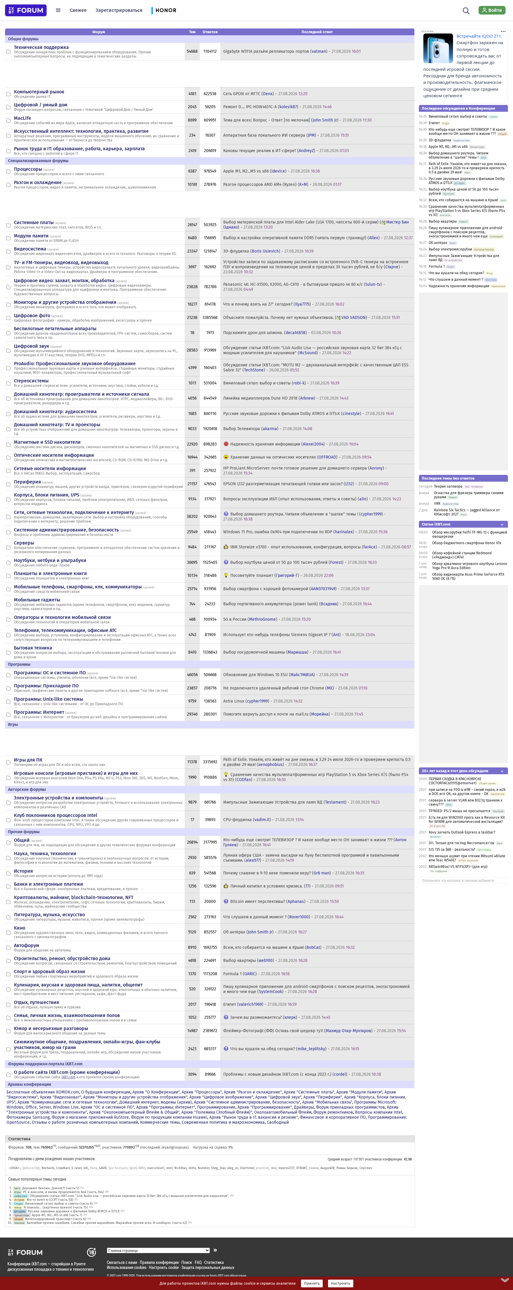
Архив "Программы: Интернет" (165, 1107)
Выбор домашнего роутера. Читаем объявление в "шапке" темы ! (458, 155)
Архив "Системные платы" (309, 1092)
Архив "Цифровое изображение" (221, 1097)
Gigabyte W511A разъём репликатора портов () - (292, 51)
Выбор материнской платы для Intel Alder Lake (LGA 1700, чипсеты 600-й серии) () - (316, 225)
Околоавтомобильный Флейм (282, 1112)
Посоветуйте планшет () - (281, 575)
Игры (17, 1192)
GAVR (103, 1168)
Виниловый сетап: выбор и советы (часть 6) (59, 1204)
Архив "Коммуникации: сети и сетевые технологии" (67, 1102)
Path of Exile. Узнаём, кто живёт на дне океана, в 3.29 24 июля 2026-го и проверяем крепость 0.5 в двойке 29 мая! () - (317, 762)
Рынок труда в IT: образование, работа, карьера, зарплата (79, 148)
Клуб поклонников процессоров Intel (55, 815)
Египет (434, 123)
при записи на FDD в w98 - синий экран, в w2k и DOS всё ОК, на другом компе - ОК (467, 792)
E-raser (77, 1168)
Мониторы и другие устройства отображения (65, 302)
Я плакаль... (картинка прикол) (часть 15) (56, 1207)
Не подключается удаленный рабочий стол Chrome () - (295, 688)
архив (48, 170)
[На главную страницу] (26, 10)
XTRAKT (301, 1168)
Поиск (186, 1262)
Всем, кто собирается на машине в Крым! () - (289, 947)
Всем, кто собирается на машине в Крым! (463, 200)
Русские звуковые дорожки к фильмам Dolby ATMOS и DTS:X (74, 1211)
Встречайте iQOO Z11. (479, 36)
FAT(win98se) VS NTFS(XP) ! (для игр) (458, 867)
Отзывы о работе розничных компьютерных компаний (85, 1122)
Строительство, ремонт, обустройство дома (62, 958)
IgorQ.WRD (137, 1168)
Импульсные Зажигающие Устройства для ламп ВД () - (301, 802)
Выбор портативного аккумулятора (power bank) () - (297, 603)
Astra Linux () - (263, 701)
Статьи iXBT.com (436, 524)
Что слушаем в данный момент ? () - (283, 916)
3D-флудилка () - (268, 251)
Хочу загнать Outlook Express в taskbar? (462, 832)
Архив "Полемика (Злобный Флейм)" (216, 1112)
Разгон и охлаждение (38, 182)
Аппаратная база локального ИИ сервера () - (286, 135)
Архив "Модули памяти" (359, 1092)
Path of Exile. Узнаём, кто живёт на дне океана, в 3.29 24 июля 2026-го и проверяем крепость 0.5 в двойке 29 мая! (468, 168)
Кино (19, 928)
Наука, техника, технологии (45, 853)
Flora (93, 1168)
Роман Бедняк (347, 1168)
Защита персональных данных (207, 1267)
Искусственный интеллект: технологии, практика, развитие (81, 131)
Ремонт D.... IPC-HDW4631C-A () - (277, 106)
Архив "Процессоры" (202, 1092)
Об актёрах (438, 243)
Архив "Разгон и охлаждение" (253, 1092)
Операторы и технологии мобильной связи (62, 617)
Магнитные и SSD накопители (47, 442)
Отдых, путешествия (36, 1002)
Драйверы (304, 1107)
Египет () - (260, 1004)
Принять (312, 1283)
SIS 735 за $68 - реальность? (452, 849)
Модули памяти (31, 236)
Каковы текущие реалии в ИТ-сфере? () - (286, 150)
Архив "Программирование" (265, 1107)
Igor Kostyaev (118, 1168)
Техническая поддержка (41, 47)
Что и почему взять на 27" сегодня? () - (283, 304)
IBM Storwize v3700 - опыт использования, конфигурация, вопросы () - (320, 547)
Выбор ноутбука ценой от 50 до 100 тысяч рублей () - (303, 562)
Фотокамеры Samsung (28, 1117)
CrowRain (63, 1168)
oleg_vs (232, 1168)
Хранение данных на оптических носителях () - (300, 457)
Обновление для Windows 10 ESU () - (285, 674)
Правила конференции (159, 1262)
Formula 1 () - (256, 973)
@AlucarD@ (31, 1168)
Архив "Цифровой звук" (278, 1097)
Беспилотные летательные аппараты (55, 328)
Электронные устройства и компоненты (58, 798)
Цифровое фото (32, 315)
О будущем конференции (105, 1092)
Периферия (27, 482)
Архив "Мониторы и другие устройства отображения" (135, 1097)
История (23, 871)
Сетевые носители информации (50, 468)
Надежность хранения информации (459, 286)
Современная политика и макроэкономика (223, 1122)
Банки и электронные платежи (48, 884)
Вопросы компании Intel (378, 1112)
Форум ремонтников (333, 1112)
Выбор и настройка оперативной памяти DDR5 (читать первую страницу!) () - (318, 237)
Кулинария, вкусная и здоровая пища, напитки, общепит (78, 985)
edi (85, 1168)
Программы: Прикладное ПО (46, 686)
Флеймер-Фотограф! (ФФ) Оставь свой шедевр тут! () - (314, 1030)
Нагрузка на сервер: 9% (213, 1147)
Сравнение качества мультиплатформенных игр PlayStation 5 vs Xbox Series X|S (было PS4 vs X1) (467, 211)
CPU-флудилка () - (263, 819)
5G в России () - (267, 619)
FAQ (198, 1262)
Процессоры (28, 169)
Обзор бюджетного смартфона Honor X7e (466, 543)
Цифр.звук (20, 1196)
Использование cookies (126, 1267)
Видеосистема (30, 249)
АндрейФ (327, 1168)
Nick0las (180, 1168)
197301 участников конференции (377, 1159)
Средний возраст (340, 1159)
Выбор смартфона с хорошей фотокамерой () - (296, 588)
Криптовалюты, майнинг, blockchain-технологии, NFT (73, 897)
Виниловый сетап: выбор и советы (458, 116)
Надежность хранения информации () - (294, 444)
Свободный (278, 1122)
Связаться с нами (122, 1262)
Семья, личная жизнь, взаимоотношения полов (67, 1015)
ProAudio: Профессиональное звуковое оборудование (75, 363)
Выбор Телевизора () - (267, 428)
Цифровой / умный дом (40, 105)
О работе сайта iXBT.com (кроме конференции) (67, 1072)
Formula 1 (437, 266)
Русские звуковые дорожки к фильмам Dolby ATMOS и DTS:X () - (308, 413)
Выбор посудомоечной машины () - (282, 652)
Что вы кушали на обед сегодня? (457, 273)
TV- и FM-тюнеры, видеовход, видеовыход (61, 262)
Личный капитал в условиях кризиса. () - (287, 886)
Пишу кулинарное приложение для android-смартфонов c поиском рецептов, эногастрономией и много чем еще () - (316, 989)
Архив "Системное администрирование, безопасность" (247, 1102)
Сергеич (366, 1168)
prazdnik (262, 1168)
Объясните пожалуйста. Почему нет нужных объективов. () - (311, 317)
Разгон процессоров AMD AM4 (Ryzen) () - (282, 184)
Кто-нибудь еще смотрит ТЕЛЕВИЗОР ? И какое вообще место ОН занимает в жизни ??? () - (314, 842)
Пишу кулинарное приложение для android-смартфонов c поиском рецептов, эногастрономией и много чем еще (466, 232)
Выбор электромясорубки (450, 249)
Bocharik (48, 1168)
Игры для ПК (28, 760)
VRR (437, 504)
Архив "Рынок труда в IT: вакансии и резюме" (253, 1117)
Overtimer (247, 1168)
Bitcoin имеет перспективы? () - (284, 901)
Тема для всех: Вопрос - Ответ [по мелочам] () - (297, 120)
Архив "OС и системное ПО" (107, 1107)
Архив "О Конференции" (156, 1092)
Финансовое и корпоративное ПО (333, 1117)
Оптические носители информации (54, 455)
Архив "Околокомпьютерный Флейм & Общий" (134, 1112)
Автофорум (26, 945)
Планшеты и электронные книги (50, 573)
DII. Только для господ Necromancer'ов (461, 843)
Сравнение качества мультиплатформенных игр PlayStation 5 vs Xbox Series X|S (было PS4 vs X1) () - (315, 777)
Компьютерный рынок (39, 92)
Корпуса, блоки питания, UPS (46, 495)
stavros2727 (286, 1168)
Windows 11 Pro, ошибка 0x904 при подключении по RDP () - (305, 531)
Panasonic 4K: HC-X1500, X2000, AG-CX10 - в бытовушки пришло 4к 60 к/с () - (304, 287)
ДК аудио (19, 1211)
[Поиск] (466, 10)
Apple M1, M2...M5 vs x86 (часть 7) (57, 1215)
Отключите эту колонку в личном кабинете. (458, 881)
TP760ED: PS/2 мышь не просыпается (459, 811)
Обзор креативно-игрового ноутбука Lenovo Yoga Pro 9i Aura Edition (469, 566)
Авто (17, 1188)
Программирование (216, 1107)
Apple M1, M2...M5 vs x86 (448, 147)
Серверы (24, 543)
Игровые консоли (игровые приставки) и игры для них (76, 773)
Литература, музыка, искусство (49, 914)
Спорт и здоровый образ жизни (49, 971)
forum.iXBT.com (219, 1275)
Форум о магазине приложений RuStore (90, 1117)
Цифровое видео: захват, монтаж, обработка (64, 280)
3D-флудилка (440, 140)
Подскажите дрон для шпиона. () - (282, 332)
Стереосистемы (31, 381)
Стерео (18, 1203)
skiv (273, 1168)
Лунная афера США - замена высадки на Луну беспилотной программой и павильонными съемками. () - (311, 858)
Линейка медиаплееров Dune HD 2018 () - (286, 398)
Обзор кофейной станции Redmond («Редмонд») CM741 (462, 555)
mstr (169, 1168)
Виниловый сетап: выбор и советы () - (281, 383)
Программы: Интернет (39, 712)
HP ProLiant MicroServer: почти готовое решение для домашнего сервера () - (305, 471)
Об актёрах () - (265, 932)
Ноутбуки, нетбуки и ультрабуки (50, 560)
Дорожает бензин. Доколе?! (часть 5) (50, 1188)
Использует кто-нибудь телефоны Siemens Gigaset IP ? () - (299, 634)
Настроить (340, 1283)
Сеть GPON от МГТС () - (265, 93)
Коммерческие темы (160, 1122)
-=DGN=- (14, 1168)
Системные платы (34, 222)
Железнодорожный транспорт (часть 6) (55, 1219)
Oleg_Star (218, 1168)
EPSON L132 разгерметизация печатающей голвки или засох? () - (306, 483)
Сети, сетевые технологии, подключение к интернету (74, 512)
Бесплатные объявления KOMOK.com (43, 1092)
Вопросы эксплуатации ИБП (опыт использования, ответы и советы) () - (312, 499)
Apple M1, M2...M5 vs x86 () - (271, 171)
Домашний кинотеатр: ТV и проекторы (57, 424)
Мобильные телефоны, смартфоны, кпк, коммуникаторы (78, 587)
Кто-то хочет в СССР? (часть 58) (50, 1200)
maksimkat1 (155, 1168)
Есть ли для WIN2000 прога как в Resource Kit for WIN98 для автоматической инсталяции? (467, 819)
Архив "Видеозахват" (60, 1097)
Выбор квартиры (443, 221)
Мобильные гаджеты (37, 600)
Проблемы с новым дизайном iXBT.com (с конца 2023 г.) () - (302, 1074)
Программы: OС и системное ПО (50, 673)
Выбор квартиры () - (265, 960)
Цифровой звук (31, 346)
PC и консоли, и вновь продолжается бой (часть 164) (63, 1192)
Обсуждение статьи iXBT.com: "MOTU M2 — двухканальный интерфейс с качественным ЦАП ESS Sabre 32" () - (315, 368)
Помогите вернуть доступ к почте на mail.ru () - (293, 714)
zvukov (314, 1168)
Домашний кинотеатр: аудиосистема (55, 411)
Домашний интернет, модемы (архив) (155, 1102)
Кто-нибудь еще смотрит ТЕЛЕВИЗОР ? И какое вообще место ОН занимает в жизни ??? (467, 131)
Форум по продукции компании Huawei (169, 1117)
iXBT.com (68, 1077)
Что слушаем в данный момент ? (456, 279)
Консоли (19, 1222)
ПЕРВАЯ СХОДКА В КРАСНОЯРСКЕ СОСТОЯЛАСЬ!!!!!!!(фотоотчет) (455, 781)
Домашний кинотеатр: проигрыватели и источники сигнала (81, 394)
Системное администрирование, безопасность (66, 530)
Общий (22, 840)
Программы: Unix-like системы (48, 699)
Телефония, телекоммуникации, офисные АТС (65, 630)
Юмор (17, 1207)
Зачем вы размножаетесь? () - (280, 1017)
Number (203, 1168)
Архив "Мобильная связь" (327, 1102)
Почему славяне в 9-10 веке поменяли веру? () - (293, 873)
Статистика (214, 1262)
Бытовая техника (33, 648)
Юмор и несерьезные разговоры (51, 1028)
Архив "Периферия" (322, 1097)
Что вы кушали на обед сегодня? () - (294, 1048)
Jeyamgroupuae (174, 1147)
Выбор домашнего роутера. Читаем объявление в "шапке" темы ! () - (304, 517)
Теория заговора (448, 486)
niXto (192, 1168)
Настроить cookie (164, 1267)
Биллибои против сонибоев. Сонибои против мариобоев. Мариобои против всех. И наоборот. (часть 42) (107, 1223)
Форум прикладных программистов (350, 1107)
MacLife (22, 118)
